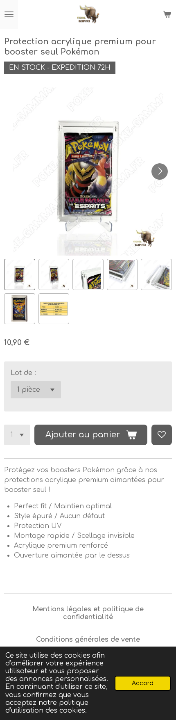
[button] (19, 274)
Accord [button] (142, 683)
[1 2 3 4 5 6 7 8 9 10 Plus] (17, 435)
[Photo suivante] (159, 171)
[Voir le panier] (167, 14)
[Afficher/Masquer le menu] (9, 14)
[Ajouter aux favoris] (161, 435)
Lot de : (23, 373)
